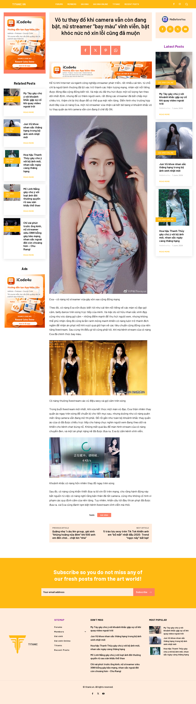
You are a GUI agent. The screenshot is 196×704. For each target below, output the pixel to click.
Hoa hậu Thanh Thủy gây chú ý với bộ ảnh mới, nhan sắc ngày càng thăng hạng (32, 163)
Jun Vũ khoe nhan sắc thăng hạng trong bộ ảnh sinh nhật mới (32, 130)
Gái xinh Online (10, 99)
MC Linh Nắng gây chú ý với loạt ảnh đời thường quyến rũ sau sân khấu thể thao (31, 197)
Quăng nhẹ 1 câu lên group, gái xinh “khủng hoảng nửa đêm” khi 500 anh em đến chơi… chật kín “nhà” (73, 534)
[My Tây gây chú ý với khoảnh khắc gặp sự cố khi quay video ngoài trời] (174, 70)
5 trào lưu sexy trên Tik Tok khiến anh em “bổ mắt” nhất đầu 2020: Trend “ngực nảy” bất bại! (126, 534)
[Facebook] (174, 4)
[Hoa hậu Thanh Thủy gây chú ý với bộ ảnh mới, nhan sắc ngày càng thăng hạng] (174, 207)
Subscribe (141, 591)
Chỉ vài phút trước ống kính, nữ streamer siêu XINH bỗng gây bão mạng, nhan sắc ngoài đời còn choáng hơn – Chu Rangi (32, 236)
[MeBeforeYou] (166, 19)
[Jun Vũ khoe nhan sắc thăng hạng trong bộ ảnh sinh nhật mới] (174, 140)
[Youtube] (185, 29)
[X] (95, 50)
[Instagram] (180, 4)
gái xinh (104, 515)
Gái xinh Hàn (10, 228)
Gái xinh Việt (10, 194)
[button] (186, 4)
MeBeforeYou (177, 19)
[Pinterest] (105, 50)
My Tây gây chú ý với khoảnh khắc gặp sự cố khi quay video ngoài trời (32, 99)
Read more (28, 112)
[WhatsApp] (115, 50)
